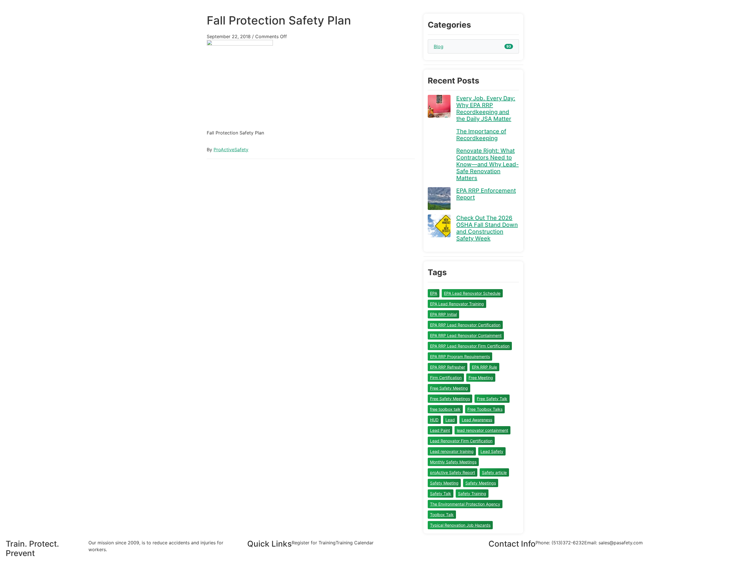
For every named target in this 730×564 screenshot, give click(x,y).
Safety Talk (440, 493)
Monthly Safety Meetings (453, 461)
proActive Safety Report (452, 472)
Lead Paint (440, 430)
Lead (450, 419)
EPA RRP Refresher (447, 367)
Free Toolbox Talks (484, 409)
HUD (434, 419)
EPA (433, 293)
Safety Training (472, 493)
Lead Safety (491, 451)
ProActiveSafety (231, 149)
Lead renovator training (452, 451)
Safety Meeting (444, 483)
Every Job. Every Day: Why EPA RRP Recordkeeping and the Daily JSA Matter (485, 108)
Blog (438, 46)
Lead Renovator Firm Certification (461, 440)
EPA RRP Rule (484, 367)
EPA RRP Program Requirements (460, 356)
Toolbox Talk (442, 514)
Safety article (494, 472)
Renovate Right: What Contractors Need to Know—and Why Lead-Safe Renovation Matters (487, 164)
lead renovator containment (482, 430)
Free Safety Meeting (449, 388)
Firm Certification (446, 377)
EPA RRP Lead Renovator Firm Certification (470, 346)
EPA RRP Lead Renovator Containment (466, 335)
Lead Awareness (477, 419)
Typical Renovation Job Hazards (460, 525)
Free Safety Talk (492, 398)
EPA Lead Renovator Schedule (472, 293)
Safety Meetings (480, 483)
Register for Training (314, 542)
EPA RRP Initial (443, 314)
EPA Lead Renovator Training (457, 303)
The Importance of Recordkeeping (481, 135)
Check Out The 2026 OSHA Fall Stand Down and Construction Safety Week (487, 228)
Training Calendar (355, 542)
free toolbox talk (445, 409)
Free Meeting (481, 377)
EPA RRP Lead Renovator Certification (465, 324)
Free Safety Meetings (450, 398)
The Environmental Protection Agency (465, 504)
